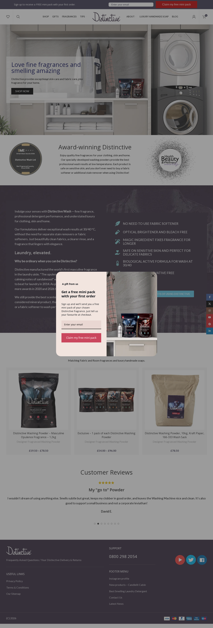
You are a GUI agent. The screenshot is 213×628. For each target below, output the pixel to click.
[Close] (153, 276)
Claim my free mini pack (81, 338)
